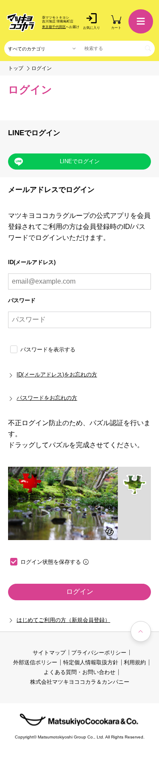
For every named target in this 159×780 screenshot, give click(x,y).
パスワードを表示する (47, 349)
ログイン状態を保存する (50, 562)
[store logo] (21, 22)
